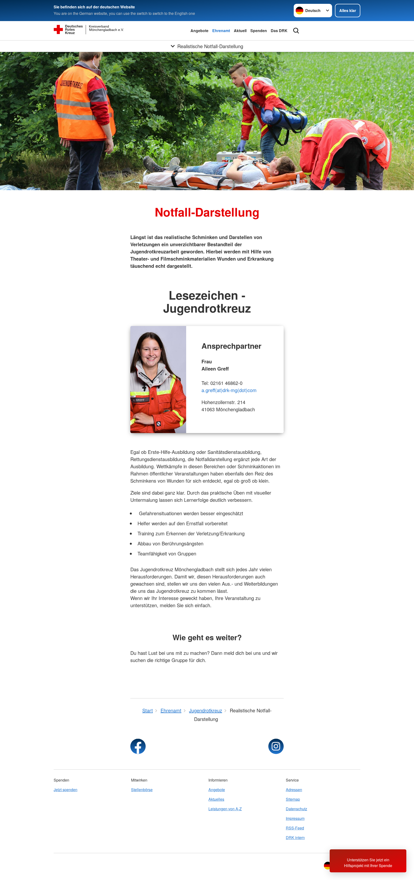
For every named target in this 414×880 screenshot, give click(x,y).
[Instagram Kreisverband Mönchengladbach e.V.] (276, 746)
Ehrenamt (221, 30)
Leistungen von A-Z (225, 808)
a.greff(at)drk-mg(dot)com (229, 390)
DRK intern (295, 837)
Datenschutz (296, 808)
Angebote (199, 30)
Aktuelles (216, 799)
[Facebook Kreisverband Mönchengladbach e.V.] (138, 746)
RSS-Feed (295, 828)
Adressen (294, 789)
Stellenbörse (142, 789)
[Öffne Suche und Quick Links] (296, 30)
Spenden (258, 30)
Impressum (295, 818)
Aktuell (240, 30)
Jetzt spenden (65, 789)
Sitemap (293, 799)
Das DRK (279, 30)
